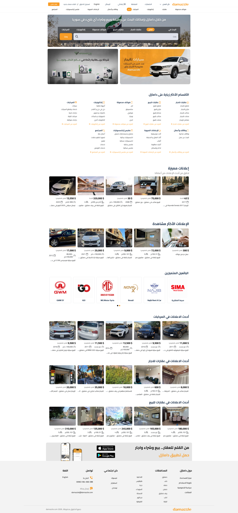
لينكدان (114, 488)
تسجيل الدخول (84, 4)
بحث (66, 36)
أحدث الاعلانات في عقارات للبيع (169, 402)
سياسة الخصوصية (185, 487)
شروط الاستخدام (185, 483)
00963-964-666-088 (84, 482)
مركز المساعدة (186, 478)
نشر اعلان (53, 4)
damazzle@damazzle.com (82, 492)
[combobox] (128, 36)
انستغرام (114, 483)
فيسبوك (114, 478)
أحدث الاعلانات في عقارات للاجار (169, 361)
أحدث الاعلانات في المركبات (171, 317)
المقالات (188, 492)
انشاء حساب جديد (69, 4)
